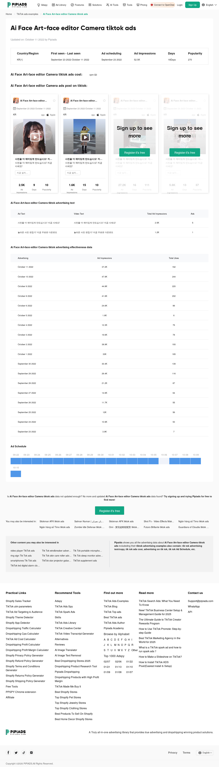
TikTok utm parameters (19, 606)
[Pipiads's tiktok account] (23, 752)
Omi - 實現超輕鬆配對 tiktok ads (125, 527)
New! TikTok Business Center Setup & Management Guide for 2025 (160, 612)
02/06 (118, 661)
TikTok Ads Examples (116, 601)
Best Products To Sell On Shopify (74, 713)
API (190, 612)
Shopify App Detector (18, 623)
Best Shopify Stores (66, 692)
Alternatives (61, 639)
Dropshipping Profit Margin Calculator (27, 650)
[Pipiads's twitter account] (16, 752)
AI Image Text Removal (68, 655)
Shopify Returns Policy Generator (25, 675)
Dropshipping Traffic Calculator (23, 628)
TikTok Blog (110, 606)
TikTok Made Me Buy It (68, 686)
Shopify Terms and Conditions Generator (23, 668)
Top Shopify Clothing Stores (71, 708)
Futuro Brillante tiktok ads (157, 527)
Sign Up (193, 4)
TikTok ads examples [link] (28, 14)
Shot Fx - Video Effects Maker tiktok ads (161, 521)
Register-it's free (134, 152)
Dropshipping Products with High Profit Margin (77, 679)
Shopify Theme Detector (19, 617)
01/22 (129, 661)
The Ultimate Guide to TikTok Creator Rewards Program (160, 621)
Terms (186, 752)
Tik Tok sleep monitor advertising (89, 555)
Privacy (172, 752)
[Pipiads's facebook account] (8, 752)
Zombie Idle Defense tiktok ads (90, 527)
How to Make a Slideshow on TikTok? (160, 656)
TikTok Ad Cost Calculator (21, 639)
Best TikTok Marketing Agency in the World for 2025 (159, 640)
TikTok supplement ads (85, 560)
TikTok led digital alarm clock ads (26, 565)
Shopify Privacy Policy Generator (24, 655)
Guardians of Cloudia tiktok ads (194, 527)
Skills (58, 617)
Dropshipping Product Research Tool (76, 666)
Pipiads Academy (114, 628)
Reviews (60, 644)
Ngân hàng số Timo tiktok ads (193, 521)
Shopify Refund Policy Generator (24, 661)
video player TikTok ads (23, 550)
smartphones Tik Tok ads (23, 560)
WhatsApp (194, 606)
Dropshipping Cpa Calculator (22, 633)
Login (180, 4)
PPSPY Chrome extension (21, 692)
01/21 (107, 667)
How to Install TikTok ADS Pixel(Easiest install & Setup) (155, 664)
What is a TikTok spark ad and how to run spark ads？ (160, 649)
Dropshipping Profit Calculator (23, 644)
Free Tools (12, 686)
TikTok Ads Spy (64, 606)
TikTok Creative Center (68, 628)
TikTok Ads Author (114, 623)
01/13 (118, 667)
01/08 (118, 672)
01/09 (107, 672)
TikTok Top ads (112, 612)
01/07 (129, 672)
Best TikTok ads (113, 617)
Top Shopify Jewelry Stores (70, 703)
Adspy (58, 601)
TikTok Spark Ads (65, 612)
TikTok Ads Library (65, 623)
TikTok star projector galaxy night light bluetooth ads (57, 560)
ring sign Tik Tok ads (21, 555)
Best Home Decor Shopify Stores (73, 719)
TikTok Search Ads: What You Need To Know (159, 603)
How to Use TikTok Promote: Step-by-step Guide (160, 630)
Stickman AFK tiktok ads (52, 521)
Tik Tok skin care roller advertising (57, 555)
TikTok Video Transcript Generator (74, 633)
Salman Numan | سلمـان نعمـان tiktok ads (91, 521)
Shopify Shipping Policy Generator (25, 681)
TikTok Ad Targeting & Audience (24, 612)
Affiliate (10, 697)
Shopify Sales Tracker (18, 601)
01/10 (129, 667)
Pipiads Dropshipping (67, 672)
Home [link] (9, 14)
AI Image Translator (66, 650)
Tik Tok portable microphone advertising (89, 550)
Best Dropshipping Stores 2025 (72, 661)
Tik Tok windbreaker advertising (57, 550)
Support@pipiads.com (200, 601)
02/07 (107, 661)
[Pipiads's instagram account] (31, 752)
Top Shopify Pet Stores (68, 697)
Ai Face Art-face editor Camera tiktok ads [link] (65, 14)
